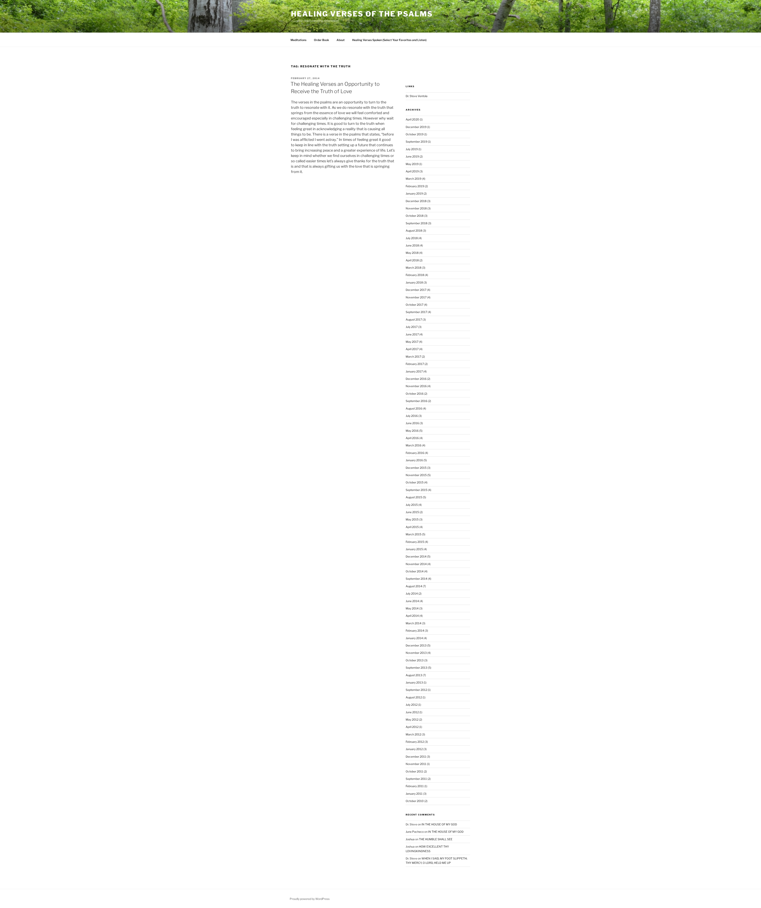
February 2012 (415, 741)
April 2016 (412, 438)
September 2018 (416, 223)
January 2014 (414, 638)
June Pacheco (415, 831)
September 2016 (416, 401)
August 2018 (414, 230)
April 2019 (412, 171)
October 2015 (415, 482)
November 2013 (416, 652)
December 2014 (416, 556)
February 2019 (415, 186)
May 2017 (412, 341)
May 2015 (412, 519)
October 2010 (415, 801)
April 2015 (412, 527)
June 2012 (412, 712)
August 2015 (414, 497)
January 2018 (414, 282)
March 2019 (413, 178)
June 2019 (412, 156)
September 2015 (416, 490)
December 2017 (416, 289)
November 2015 (416, 475)
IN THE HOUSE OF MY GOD (439, 824)
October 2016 (415, 393)
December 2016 (416, 378)
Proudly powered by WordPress (310, 898)
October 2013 (415, 660)
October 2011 (414, 771)
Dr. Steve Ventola (416, 96)
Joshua (410, 839)
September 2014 (416, 578)
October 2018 (415, 215)
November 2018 (416, 208)
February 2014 (415, 630)
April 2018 (412, 260)
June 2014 (412, 601)
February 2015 (415, 541)
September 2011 (416, 778)
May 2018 (412, 252)
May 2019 (412, 164)
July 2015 (412, 504)
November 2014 (416, 564)
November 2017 (416, 297)
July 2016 (412, 415)
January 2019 (414, 193)
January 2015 (414, 549)
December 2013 (416, 645)
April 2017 (412, 349)
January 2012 (414, 749)
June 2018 (412, 245)
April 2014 (412, 615)
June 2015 (412, 512)
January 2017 (414, 371)
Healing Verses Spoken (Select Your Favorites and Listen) (389, 40)
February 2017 (415, 364)
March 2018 (413, 267)
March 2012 (413, 734)
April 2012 (412, 727)
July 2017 (412, 326)
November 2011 (416, 764)
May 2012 (412, 719)
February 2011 (415, 786)
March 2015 (413, 534)
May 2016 (412, 430)
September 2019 (416, 141)
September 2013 (416, 667)
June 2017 (412, 334)
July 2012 (412, 704)
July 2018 (412, 238)
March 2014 (413, 623)
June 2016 (412, 423)
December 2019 (416, 127)
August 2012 (414, 697)
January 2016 (414, 460)
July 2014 (412, 593)
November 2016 (416, 386)
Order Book (321, 40)
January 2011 (414, 793)
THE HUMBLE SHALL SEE (435, 839)
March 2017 (413, 356)
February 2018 (415, 275)
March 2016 (413, 445)
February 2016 (415, 452)
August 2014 (414, 586)
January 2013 (414, 682)
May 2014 (412, 608)
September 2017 (416, 312)
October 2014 (415, 571)
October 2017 (414, 304)
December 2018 (416, 201)
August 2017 (414, 319)
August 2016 (414, 408)
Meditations (298, 40)
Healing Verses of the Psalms (362, 14)
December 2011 (416, 756)
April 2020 (412, 119)
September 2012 (416, 689)
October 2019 (415, 134)
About (341, 40)
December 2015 (416, 467)
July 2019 (412, 149)
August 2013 (414, 675)
